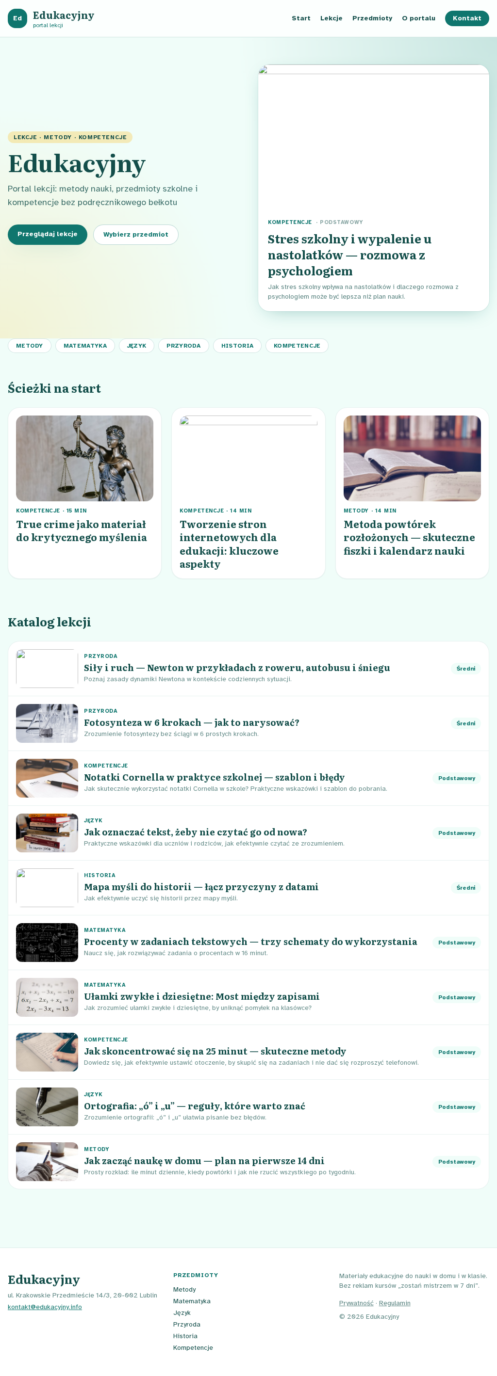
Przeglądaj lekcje (47, 234)
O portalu (418, 18)
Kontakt (467, 18)
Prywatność (356, 1303)
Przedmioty (372, 18)
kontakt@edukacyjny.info (45, 1307)
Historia (237, 345)
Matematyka (85, 345)
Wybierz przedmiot (135, 234)
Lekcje (331, 18)
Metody (29, 345)
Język (137, 345)
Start (301, 18)
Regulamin (395, 1303)
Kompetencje (297, 345)
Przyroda (183, 345)
